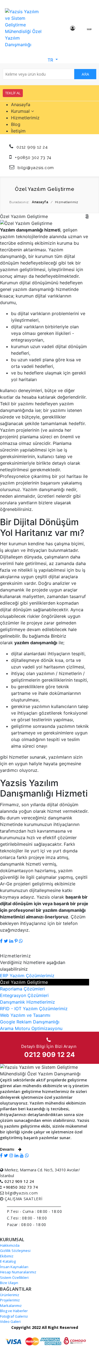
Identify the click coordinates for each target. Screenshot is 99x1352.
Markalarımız (11, 1305)
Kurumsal (21, 111)
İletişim (18, 131)
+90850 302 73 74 (33, 157)
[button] (49, 59)
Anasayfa (20, 104)
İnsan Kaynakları (14, 1266)
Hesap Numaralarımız (18, 1272)
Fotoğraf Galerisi (14, 1316)
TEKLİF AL (12, 92)
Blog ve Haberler (14, 1310)
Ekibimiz (6, 1256)
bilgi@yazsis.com (36, 167)
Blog (15, 124)
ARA (85, 74)
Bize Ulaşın (9, 1282)
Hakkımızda (10, 1245)
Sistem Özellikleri (14, 1277)
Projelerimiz (10, 1300)
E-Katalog (8, 1261)
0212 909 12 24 (32, 147)
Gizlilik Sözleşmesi (15, 1250)
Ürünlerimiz (9, 1294)
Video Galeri (10, 1321)
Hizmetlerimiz (25, 117)
